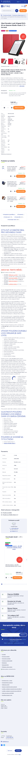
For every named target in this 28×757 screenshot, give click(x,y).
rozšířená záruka (13, 284)
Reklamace (4, 662)
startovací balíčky (13, 278)
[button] (1, 584)
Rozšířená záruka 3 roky (7, 695)
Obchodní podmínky (6, 658)
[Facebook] (2, 745)
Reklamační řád (5, 665)
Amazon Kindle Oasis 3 (9, 443)
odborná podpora (13, 281)
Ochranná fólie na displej (7, 682)
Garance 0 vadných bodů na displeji (9, 686)
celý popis (21, 86)
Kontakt (4, 654)
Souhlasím (18, 750)
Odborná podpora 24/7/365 (8, 693)
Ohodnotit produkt (5, 66)
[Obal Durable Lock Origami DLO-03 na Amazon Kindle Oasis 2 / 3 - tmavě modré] (4, 183)
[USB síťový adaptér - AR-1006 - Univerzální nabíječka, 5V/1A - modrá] (14, 553)
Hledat (16, 10)
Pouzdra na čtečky (7, 15)
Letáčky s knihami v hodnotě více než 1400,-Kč (12, 689)
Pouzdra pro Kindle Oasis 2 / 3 (18, 15)
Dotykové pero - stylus (7, 680)
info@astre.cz (15, 531)
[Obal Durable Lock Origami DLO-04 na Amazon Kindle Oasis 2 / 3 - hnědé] (4, 198)
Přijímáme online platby (7, 667)
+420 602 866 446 (6, 1)
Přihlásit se (23, 634)
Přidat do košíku (19, 107)
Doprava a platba (5, 656)
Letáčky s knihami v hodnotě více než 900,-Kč (11, 691)
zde (20, 754)
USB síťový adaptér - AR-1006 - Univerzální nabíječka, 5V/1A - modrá (13, 565)
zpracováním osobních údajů (16, 639)
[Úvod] (5, 6)
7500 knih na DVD (13, 275)
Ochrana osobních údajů (7, 660)
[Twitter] (4, 745)
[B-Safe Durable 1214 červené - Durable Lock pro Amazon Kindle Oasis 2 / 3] (4, 168)
